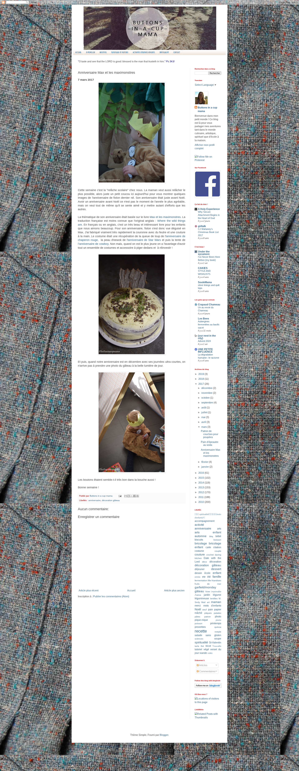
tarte (197, 646)
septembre (207, 402)
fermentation (201, 580)
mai (203, 417)
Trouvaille (216, 646)
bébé (218, 536)
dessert (216, 569)
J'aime (198, 595)
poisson (198, 623)
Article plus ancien (174, 590)
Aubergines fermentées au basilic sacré (209, 324)
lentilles (214, 598)
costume (199, 551)
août (204, 407)
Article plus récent (88, 590)
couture (200, 554)
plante (218, 620)
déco (204, 561)
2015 (201, 477)
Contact (176, 52)
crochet (210, 554)
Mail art (205, 602)
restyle (218, 631)
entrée (197, 577)
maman (216, 602)
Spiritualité (164, 52)
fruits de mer (208, 584)
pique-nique (201, 620)
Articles (203, 665)
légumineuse (202, 598)
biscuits (199, 539)
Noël (198, 609)
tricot (208, 646)
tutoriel (198, 649)
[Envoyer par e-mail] (125, 496)
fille (209, 580)
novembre (207, 393)
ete (204, 576)
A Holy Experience (209, 209)
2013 (201, 487)
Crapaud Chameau (209, 304)
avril (204, 422)
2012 (201, 492)
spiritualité (201, 642)
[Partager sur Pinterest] (137, 496)
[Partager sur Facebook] (134, 496)
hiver (207, 591)
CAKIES (203, 268)
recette (201, 631)
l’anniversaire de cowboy (93, 243)
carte (208, 547)
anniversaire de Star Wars (144, 240)
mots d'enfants (212, 605)
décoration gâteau (111, 500)
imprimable (216, 591)
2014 (201, 482)
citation (217, 547)
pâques (208, 613)
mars (204, 427)
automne (200, 536)
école (207, 573)
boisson (217, 540)
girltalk (202, 226)
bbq (211, 536)
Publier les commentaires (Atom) (111, 596)
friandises (216, 580)
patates (217, 613)
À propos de (90, 52)
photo (218, 616)
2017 (201, 384)
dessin (198, 573)
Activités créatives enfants (144, 52)
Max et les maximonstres (165, 217)
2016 (201, 473)
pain (210, 609)
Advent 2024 (204, 341)
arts (219, 528)
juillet (204, 412)
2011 (201, 497)
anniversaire (94, 500)
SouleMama (205, 282)
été (209, 576)
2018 (201, 379)
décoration (215, 561)
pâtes (197, 616)
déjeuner (199, 569)
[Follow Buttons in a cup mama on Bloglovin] (208, 687)
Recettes (103, 52)
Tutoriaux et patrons (119, 52)
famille (217, 576)
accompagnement (204, 521)
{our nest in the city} (207, 337)
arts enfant (208, 532)
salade (198, 635)
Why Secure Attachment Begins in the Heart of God (209, 215)
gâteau (199, 591)
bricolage (201, 543)
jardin (207, 595)
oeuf (204, 609)
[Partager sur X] (131, 496)
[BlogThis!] (128, 496)
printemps (215, 623)
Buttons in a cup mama (207, 109)
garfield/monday (205, 587)
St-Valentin (215, 642)
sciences (199, 638)
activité (199, 524)
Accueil (78, 52)
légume (217, 595)
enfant (217, 573)
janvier (205, 466)
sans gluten (213, 635)
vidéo (210, 653)
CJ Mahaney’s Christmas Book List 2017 (208, 232)
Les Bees (203, 318)
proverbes (200, 627)
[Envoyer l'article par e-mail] (120, 496)
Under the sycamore (204, 252)
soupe (217, 638)
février (205, 462)
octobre (205, 397)
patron (207, 616)
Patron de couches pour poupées (209, 434)
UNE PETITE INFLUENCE (205, 350)
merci (198, 605)
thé (202, 646)
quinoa (217, 627)
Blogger (164, 735)
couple (218, 551)
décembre (207, 388)
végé (206, 649)
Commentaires (207, 671)
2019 (201, 374)
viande (203, 653)
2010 (201, 502)
